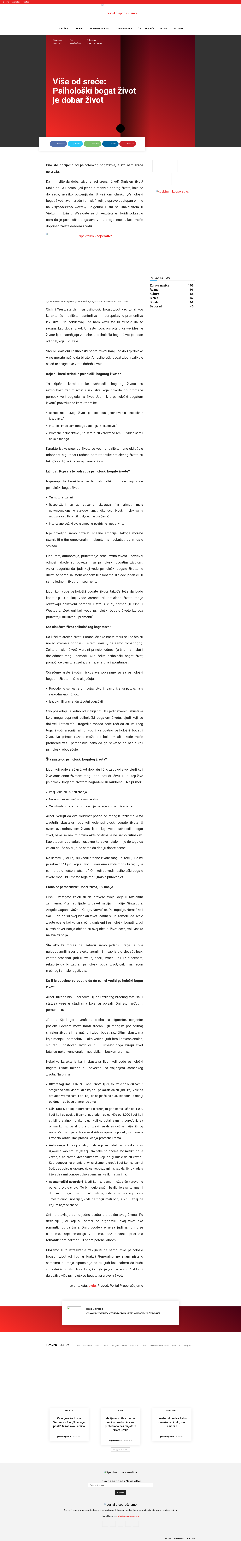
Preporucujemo (99, 28)
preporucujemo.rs (64, 1437)
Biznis (163, 28)
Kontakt (26, 2)
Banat (106, 1345)
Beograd (115, 1345)
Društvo (64, 28)
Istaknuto (90, 43)
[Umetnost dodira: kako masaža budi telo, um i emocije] (172, 1383)
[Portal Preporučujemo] (120, 13)
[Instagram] (222, 2)
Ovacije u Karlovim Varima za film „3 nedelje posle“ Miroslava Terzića (69, 1422)
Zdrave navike (123, 28)
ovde (92, 1286)
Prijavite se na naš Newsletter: (121, 1481)
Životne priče (146, 28)
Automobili (87, 1345)
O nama (6, 2)
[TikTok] (231, 2)
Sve (78, 1345)
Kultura (179, 28)
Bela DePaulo (75, 43)
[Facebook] (218, 2)
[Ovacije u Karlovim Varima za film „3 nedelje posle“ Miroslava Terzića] (69, 1383)
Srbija (79, 28)
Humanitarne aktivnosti (159, 1345)
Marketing (16, 2)
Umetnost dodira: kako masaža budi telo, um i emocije (172, 1422)
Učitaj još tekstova (120, 1450)
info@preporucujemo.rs (128, 1516)
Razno (99, 43)
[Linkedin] (227, 2)
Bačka (98, 1345)
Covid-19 (134, 1345)
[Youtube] (236, 2)
